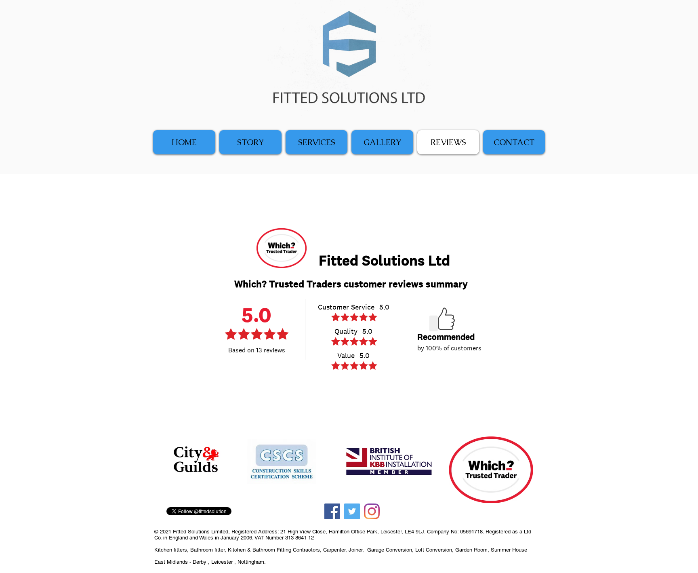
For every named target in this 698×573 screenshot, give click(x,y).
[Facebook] (332, 511)
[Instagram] (372, 511)
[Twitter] (352, 511)
